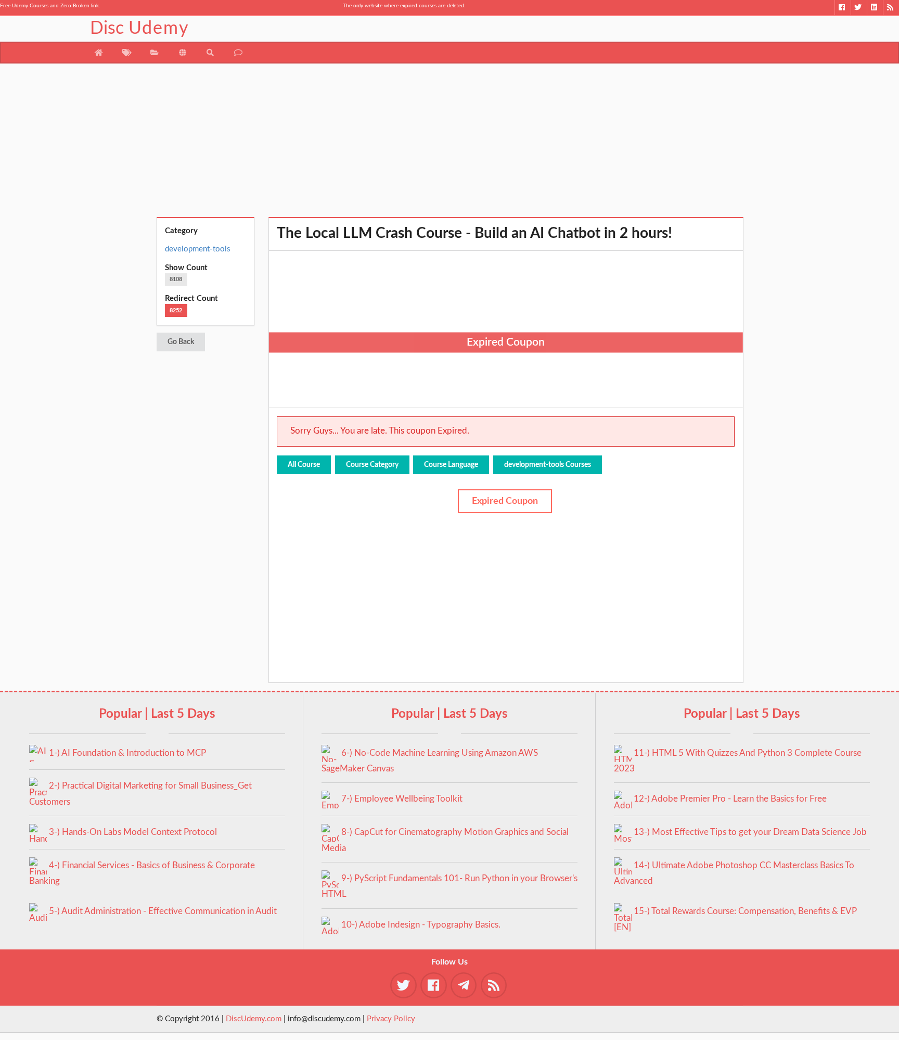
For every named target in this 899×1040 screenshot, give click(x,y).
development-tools (197, 249)
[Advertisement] (450, 144)
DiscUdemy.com (253, 1019)
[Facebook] (842, 7)
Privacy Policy (391, 1019)
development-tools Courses (547, 464)
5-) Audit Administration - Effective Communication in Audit (163, 911)
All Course (304, 464)
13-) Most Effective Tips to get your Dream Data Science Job (750, 832)
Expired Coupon (505, 501)
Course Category (372, 464)
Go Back (181, 342)
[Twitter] (859, 7)
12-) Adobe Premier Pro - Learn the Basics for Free (730, 798)
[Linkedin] (875, 7)
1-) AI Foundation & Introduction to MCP (127, 753)
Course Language (451, 464)
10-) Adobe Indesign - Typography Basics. (420, 924)
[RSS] (891, 7)
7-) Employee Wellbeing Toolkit (402, 798)
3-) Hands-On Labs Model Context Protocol (133, 832)
